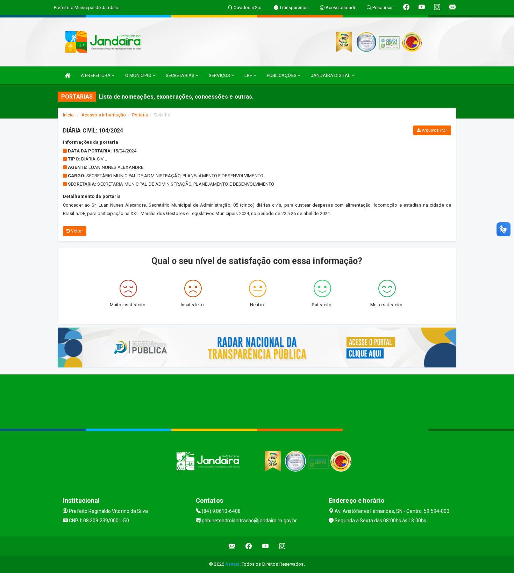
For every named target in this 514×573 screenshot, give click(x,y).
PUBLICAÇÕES (282, 75)
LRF (248, 75)
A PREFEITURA (96, 75)
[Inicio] (67, 75)
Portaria (140, 114)
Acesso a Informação (103, 114)
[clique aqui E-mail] (232, 546)
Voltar (76, 231)
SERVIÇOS (220, 75)
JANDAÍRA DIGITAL (331, 75)
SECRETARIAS (180, 75)
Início (68, 114)
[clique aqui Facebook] (249, 546)
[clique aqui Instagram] (282, 546)
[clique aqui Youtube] (265, 546)
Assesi (232, 564)
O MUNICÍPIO (138, 75)
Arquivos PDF (434, 130)
